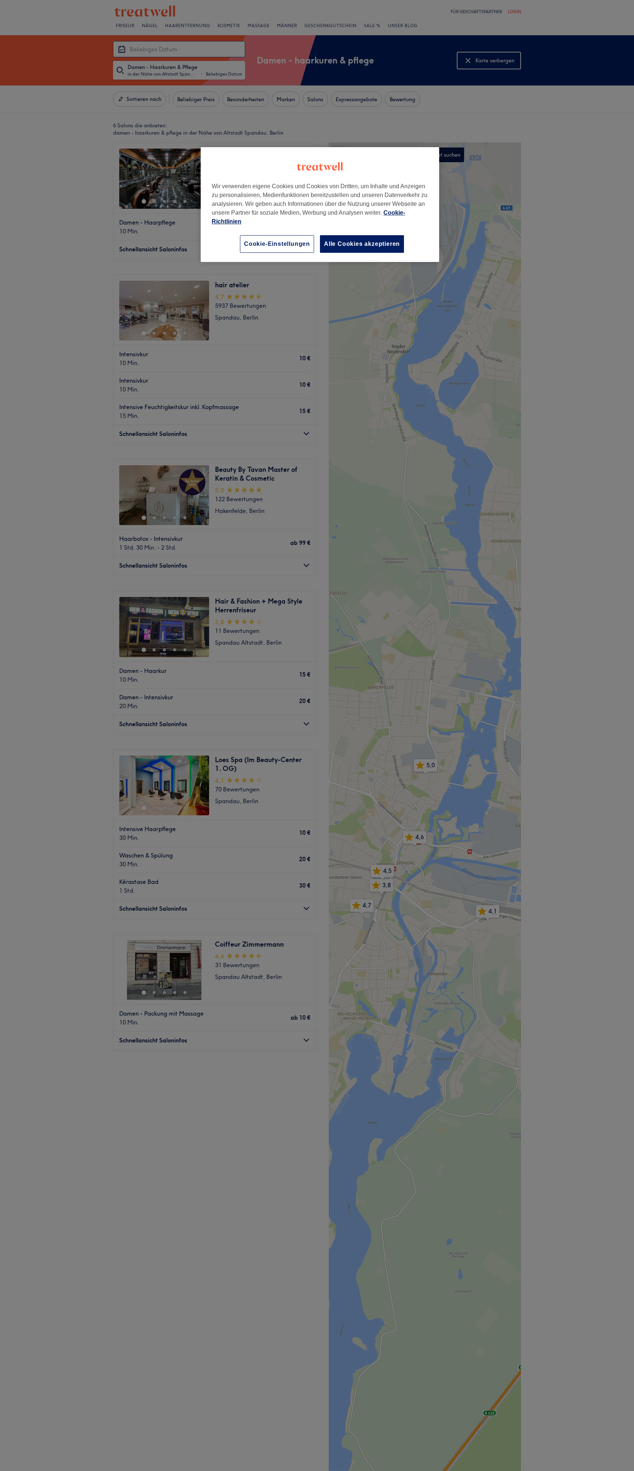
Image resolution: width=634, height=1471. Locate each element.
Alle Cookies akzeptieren (362, 244)
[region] (320, 204)
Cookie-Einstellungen (277, 244)
